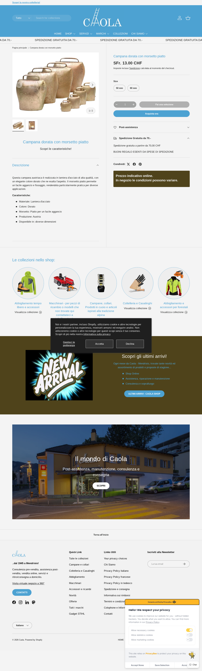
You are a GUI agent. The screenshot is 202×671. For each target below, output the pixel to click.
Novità (72, 595)
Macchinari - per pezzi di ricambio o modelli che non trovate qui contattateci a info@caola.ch (64, 311)
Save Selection (162, 665)
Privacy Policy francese (117, 577)
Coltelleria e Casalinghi (137, 303)
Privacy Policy (152, 622)
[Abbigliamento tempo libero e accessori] (28, 283)
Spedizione (134, 68)
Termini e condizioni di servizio (121, 601)
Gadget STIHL (77, 613)
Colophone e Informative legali (120, 607)
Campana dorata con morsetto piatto (45, 48)
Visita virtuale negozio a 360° (28, 583)
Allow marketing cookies (142, 639)
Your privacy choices (115, 558)
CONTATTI (21, 592)
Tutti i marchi (76, 607)
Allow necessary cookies (143, 630)
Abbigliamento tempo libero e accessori (28, 305)
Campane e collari (79, 564)
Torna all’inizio (101, 534)
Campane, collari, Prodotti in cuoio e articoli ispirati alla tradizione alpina (101, 309)
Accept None (137, 665)
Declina (130, 343)
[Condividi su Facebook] (134, 164)
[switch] (189, 630)
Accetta (99, 343)
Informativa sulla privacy (97, 334)
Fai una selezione (164, 104)
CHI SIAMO (137, 33)
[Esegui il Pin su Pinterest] (140, 164)
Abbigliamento (77, 577)
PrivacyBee (151, 653)
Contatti (108, 613)
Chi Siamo (109, 564)
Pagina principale (19, 48)
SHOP (68, 33)
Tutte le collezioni (78, 558)
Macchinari (75, 583)
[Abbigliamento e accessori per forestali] (174, 283)
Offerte (73, 601)
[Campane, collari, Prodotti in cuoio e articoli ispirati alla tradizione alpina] (101, 283)
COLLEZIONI (120, 33)
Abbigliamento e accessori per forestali (174, 305)
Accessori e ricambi (80, 589)
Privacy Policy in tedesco (118, 583)
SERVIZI (84, 33)
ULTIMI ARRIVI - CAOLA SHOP (144, 394)
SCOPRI (101, 485)
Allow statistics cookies (142, 635)
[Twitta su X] (128, 164)
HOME (58, 33)
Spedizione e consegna (117, 589)
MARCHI (101, 33)
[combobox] (41, 18)
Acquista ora (151, 113)
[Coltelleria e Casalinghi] (137, 283)
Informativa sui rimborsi (117, 595)
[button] (188, 18)
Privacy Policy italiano (116, 570)
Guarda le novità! (42, 2)
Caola (21, 640)
